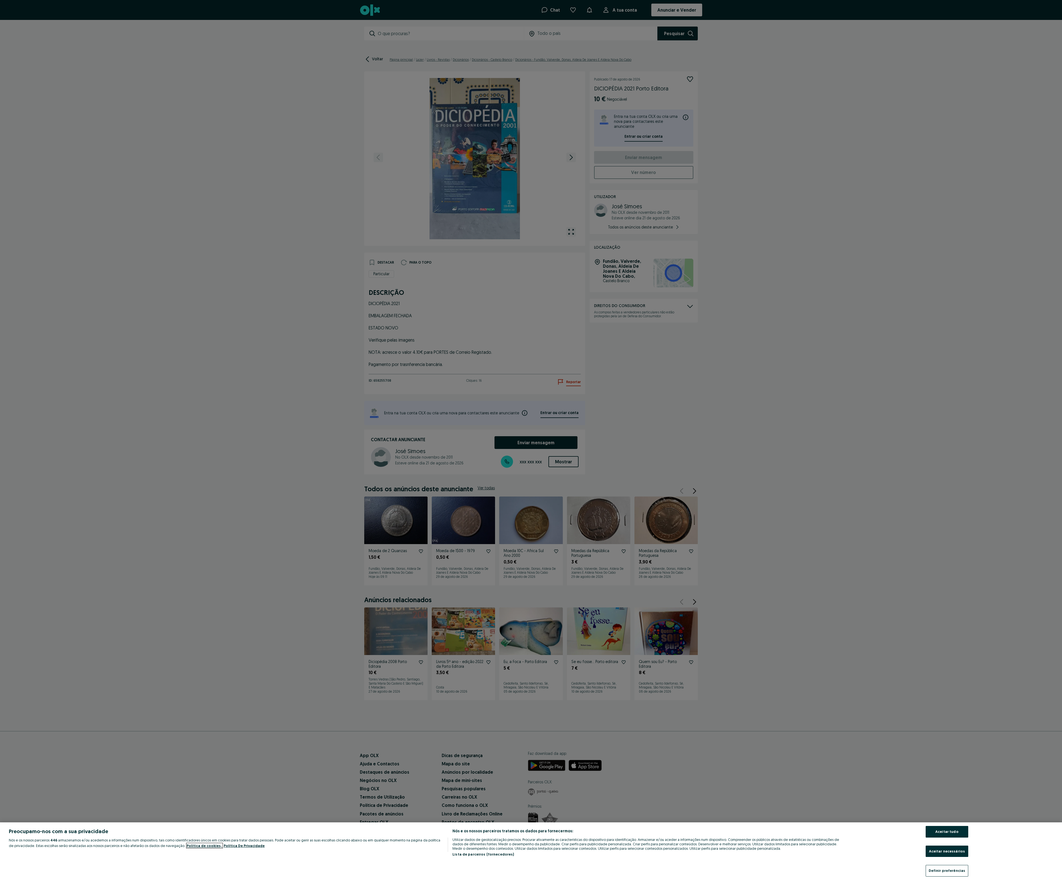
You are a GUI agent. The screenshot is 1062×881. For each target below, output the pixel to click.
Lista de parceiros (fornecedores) (483, 854)
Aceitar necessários (947, 851)
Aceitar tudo (947, 831)
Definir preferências (947, 870)
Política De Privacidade (244, 845)
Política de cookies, (204, 845)
